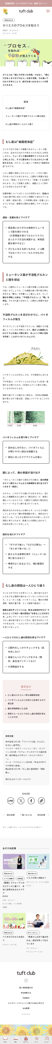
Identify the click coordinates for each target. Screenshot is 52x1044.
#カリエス (7, 33)
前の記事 (11, 814)
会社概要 (26, 1008)
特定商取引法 (26, 993)
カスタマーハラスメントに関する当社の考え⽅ (26, 1003)
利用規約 (26, 998)
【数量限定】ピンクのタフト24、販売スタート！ (26, 3)
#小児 (14, 33)
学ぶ (4, 827)
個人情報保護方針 (26, 987)
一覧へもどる (26, 814)
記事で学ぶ (13, 827)
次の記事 (41, 814)
